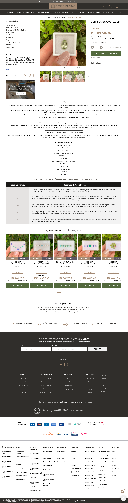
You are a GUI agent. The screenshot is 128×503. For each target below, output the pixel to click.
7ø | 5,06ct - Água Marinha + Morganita (42, 263)
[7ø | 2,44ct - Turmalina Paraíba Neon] (65, 245)
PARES (114, 465)
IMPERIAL (33, 12)
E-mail (54, 345)
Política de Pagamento (46, 382)
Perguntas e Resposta (46, 392)
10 (92, 37)
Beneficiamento (23, 385)
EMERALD (26, 12)
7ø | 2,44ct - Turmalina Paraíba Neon (65, 263)
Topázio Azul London (104, 451)
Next (89, 1)
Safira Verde (101, 481)
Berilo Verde (19, 460)
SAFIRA (98, 12)
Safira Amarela (102, 471)
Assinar (97, 349)
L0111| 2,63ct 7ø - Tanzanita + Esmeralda (17, 263)
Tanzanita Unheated (62, 462)
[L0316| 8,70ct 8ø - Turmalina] (113, 245)
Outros (103, 391)
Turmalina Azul (89, 455)
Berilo (90, 382)
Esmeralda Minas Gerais (22, 475)
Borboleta (115, 475)
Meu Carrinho (69, 389)
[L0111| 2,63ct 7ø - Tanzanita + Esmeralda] (17, 245)
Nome (23, 345)
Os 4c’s (24, 392)
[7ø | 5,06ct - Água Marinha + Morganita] (41, 245)
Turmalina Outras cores (91, 489)
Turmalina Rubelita (90, 472)
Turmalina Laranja (90, 465)
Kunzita (90, 393)
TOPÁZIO (81, 12)
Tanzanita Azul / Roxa (63, 455)
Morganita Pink (47, 465)
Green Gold (74, 462)
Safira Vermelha (102, 484)
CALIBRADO (115, 468)
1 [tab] (59, 292)
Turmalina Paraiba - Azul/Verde (48, 484)
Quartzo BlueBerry (76, 468)
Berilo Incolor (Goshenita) (22, 456)
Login (69, 378)
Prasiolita (73, 465)
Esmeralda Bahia (20, 469)
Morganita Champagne (49, 455)
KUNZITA (41, 12)
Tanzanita (103, 385)
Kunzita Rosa (33, 487)
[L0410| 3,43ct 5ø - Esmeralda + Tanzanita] (89, 245)
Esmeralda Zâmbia (21, 479)
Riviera (114, 451)
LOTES (114, 462)
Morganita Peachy (48, 458)
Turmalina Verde (89, 475)
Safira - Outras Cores (104, 487)
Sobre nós (24, 378)
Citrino (73, 458)
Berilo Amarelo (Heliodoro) (20, 452)
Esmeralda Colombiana (22, 472)
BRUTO (114, 12)
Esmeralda (90, 385)
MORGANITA (49, 12)
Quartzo (103, 382)
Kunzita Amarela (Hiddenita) (34, 482)
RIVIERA (104, 12)
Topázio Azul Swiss (103, 458)
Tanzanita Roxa (61, 458)
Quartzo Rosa (75, 475)
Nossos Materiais (24, 382)
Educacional (23, 389)
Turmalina (103, 388)
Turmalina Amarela (90, 451)
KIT (109, 12)
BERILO (19, 12)
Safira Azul (101, 474)
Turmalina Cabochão (90, 482)
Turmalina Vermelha (90, 478)
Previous (39, 1)
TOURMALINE (90, 12)
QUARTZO (65, 12)
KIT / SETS (115, 455)
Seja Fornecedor (46, 378)
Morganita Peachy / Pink (50, 462)
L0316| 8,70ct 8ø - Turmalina (114, 263)
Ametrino (73, 455)
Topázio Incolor (102, 462)
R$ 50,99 (98, 37)
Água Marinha (90, 378)
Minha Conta (69, 382)
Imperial (90, 389)
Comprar (106, 53)
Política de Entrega (46, 385)
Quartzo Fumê (75, 472)
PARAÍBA (57, 12)
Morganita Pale (47, 451)
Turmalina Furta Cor (90, 462)
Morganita (103, 375)
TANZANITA (73, 12)
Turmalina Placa (89, 485)
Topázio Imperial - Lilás (36, 473)
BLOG (119, 12)
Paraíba (103, 379)
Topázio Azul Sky (103, 455)
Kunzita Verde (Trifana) (36, 490)
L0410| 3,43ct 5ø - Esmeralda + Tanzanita (89, 263)
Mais (7, 69)
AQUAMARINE (11, 12)
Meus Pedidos (69, 385)
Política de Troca (46, 389)
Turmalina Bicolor (89, 458)
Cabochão (115, 472)
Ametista (73, 451)
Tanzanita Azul (61, 451)
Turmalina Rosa (89, 468)
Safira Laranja (102, 477)
